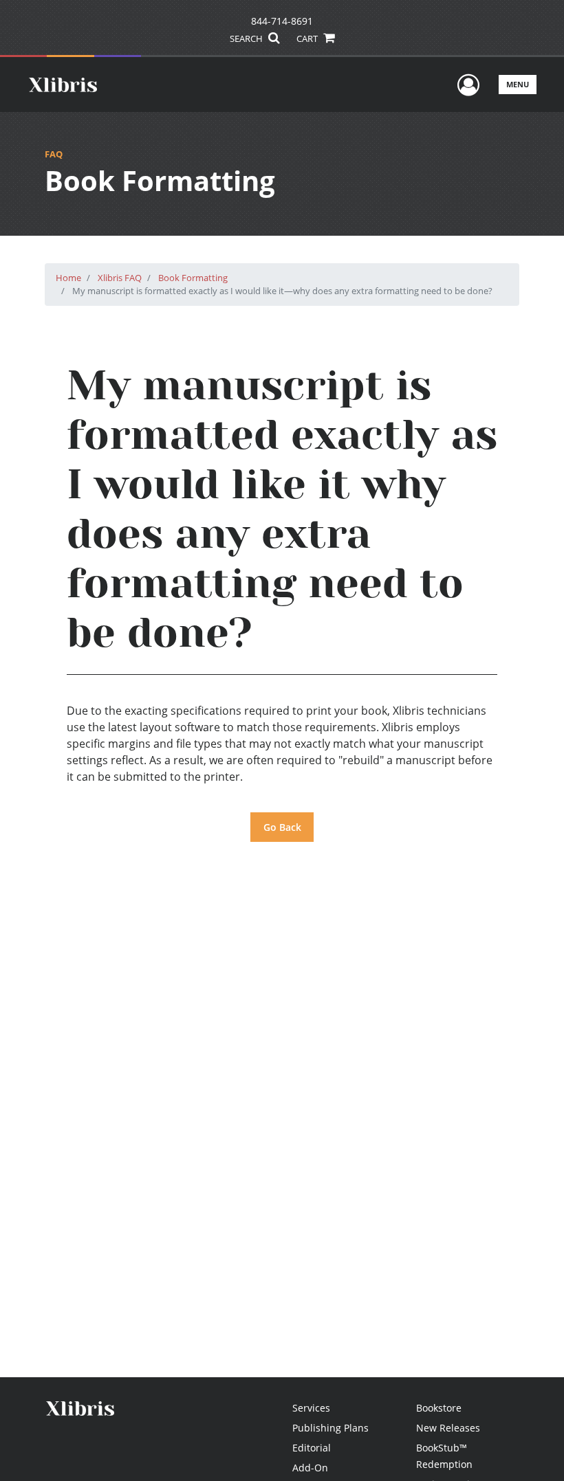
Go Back (282, 827)
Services (311, 1407)
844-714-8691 (282, 20)
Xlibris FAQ (120, 277)
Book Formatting (193, 277)
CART (308, 38)
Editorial (311, 1447)
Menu (517, 84)
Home (68, 277)
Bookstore (439, 1407)
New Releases (448, 1427)
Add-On (310, 1467)
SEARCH (247, 38)
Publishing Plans (330, 1427)
